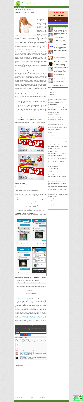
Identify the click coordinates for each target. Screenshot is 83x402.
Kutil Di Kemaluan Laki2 (32, 325)
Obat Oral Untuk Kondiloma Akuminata (55, 174)
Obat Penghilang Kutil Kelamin (54, 129)
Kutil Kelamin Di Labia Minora (54, 148)
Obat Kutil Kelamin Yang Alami (54, 115)
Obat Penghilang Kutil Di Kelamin (54, 172)
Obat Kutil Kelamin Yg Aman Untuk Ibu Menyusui (57, 107)
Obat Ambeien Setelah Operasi (60, 56)
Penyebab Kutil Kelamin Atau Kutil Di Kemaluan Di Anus (29, 343)
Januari (51, 201)
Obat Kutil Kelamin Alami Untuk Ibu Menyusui (57, 176)
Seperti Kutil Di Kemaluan (24, 339)
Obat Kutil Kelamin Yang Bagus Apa (55, 155)
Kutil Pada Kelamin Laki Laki (53, 150)
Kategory (20, 7)
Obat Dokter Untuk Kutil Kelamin (54, 164)
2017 (51, 204)
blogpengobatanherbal (41, 325)
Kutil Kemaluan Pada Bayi (53, 106)
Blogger (61, 85)
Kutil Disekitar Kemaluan (53, 191)
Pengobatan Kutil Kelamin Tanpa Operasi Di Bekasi (58, 194)
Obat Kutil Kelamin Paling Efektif (60, 50)
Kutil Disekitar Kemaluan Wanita (54, 134)
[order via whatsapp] (78, 400)
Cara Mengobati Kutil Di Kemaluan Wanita (56, 119)
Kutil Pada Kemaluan (52, 196)
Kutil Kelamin (20, 9)
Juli (50, 97)
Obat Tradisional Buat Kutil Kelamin (55, 144)
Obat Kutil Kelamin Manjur (53, 168)
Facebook (22, 334)
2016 (51, 205)
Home (16, 7)
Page (24, 7)
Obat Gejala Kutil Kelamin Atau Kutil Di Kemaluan (57, 122)
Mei (50, 200)
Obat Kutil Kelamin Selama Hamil (54, 181)
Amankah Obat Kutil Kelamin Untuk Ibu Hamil (57, 189)
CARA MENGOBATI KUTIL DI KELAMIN (23, 298)
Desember (52, 94)
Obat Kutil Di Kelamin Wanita (53, 192)
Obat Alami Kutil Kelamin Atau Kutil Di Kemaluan (57, 146)
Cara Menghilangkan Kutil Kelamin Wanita (56, 102)
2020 (51, 89)
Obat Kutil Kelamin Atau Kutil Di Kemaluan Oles (57, 121)
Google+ (26, 334)
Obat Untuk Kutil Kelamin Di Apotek (55, 178)
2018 (51, 92)
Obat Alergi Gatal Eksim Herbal (60, 73)
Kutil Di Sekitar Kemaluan (24, 356)
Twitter (29, 334)
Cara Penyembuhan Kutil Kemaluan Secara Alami (57, 127)
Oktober (51, 96)
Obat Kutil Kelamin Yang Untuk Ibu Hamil (56, 117)
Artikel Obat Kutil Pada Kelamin (54, 114)
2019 (51, 91)
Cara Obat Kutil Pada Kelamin (54, 112)
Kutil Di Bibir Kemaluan (52, 104)
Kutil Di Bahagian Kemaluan (53, 198)
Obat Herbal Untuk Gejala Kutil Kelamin (27, 352)
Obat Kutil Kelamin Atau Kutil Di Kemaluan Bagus (57, 153)
